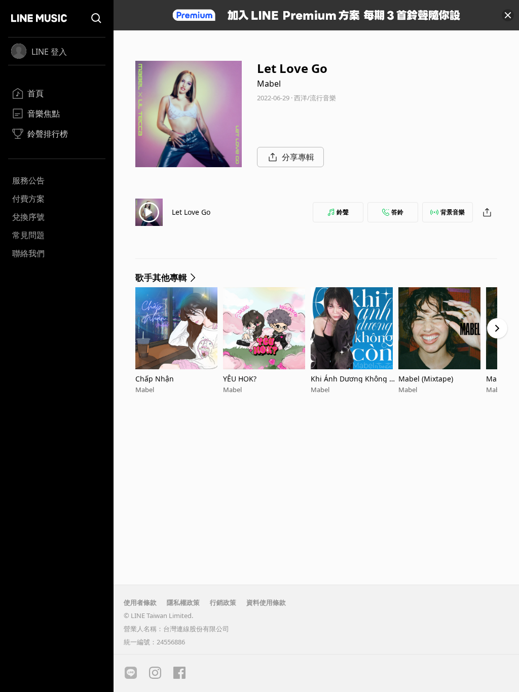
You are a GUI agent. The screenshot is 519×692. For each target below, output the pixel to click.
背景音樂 (452, 212)
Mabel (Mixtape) (425, 378)
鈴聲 (343, 212)
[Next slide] (497, 328)
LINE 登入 (49, 51)
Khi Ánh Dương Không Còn (354, 378)
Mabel (269, 83)
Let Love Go (191, 212)
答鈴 (397, 212)
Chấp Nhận (154, 378)
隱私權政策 (183, 602)
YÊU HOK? (239, 378)
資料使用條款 (266, 602)
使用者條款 (140, 602)
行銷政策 (223, 602)
